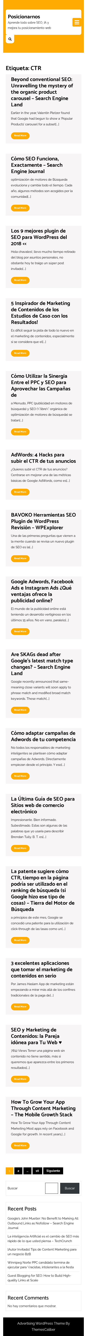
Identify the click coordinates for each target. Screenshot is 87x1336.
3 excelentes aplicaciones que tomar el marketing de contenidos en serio (41, 969)
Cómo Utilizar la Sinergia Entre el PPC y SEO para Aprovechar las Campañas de (41, 386)
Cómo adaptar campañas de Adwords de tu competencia (43, 736)
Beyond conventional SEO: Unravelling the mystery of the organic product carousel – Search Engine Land (42, 92)
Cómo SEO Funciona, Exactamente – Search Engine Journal (37, 165)
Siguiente (53, 1170)
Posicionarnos (24, 16)
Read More (22, 136)
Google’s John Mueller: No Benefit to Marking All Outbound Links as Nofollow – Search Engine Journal (43, 1223)
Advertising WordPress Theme (41, 1323)
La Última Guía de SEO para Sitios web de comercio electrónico (43, 805)
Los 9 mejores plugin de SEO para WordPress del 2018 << (39, 237)
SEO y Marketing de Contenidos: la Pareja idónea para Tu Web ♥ (36, 1036)
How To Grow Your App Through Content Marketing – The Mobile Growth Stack (43, 1108)
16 (37, 1170)
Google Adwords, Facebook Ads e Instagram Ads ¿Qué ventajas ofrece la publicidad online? (42, 591)
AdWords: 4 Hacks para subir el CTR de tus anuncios (43, 458)
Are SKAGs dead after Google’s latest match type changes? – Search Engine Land (42, 664)
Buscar (13, 1188)
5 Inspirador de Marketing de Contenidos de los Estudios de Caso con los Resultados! (40, 313)
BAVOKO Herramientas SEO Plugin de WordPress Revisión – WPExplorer (43, 521)
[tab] (76, 22)
